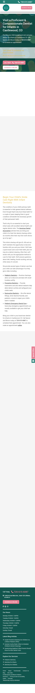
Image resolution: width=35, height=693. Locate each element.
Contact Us (26, 671)
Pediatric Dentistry (11, 275)
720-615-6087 (26, 40)
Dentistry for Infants (10, 662)
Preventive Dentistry (11, 283)
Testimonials (17, 671)
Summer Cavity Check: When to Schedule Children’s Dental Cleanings (17, 645)
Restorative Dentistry (12, 293)
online (20, 325)
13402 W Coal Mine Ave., (17, 596)
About (9, 671)
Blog (4, 673)
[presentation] (3, 606)
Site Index (10, 673)
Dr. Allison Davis (11, 174)
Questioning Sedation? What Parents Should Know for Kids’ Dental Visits (18, 649)
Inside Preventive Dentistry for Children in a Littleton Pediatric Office (17, 641)
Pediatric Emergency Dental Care (16, 303)
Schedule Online (27, 7)
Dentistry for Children (11, 664)
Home (4, 671)
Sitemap (10, 678)
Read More (6, 195)
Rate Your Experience (16, 591)
